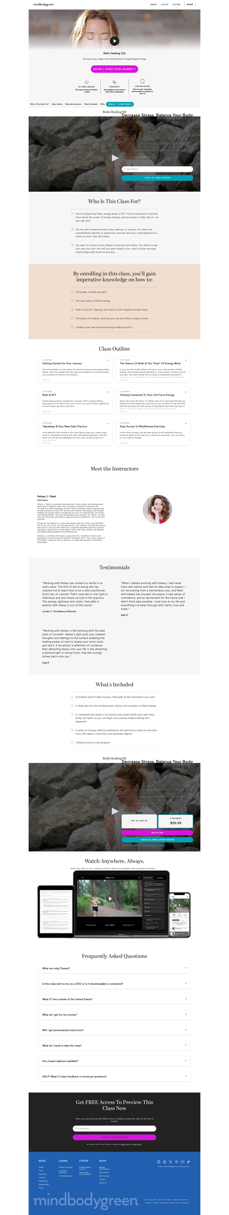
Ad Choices (156, 1202)
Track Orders (104, 1172)
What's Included (90, 104)
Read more (46, 380)
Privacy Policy (180, 185)
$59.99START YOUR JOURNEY (113, 69)
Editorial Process (174, 1202)
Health (41, 1167)
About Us (102, 1183)
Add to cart (157, 833)
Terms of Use (168, 185)
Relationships (44, 1184)
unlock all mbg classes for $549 (157, 840)
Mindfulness (43, 1181)
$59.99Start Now (119, 104)
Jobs (146, 1199)
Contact (102, 1179)
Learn (63, 1161)
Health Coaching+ (66, 1167)
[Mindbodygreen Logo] (43, 4)
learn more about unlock (152, 845)
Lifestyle (42, 1177)
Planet (41, 1188)
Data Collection (164, 1202)
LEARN (164, 4)
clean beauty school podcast (85, 1173)
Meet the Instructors (73, 104)
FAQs (102, 104)
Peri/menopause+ (66, 1176)
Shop (102, 1161)
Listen (83, 1161)
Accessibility (148, 1202)
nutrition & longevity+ (63, 1171)
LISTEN (176, 4)
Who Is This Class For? (39, 104)
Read (42, 1161)
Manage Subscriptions (104, 1168)
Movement (43, 1174)
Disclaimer (169, 1199)
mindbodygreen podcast (85, 1168)
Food (41, 1171)
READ (154, 4)
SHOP (190, 4)
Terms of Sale (152, 1199)
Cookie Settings (184, 1202)
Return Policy (185, 1199)
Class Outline (57, 104)
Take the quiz (104, 1176)
